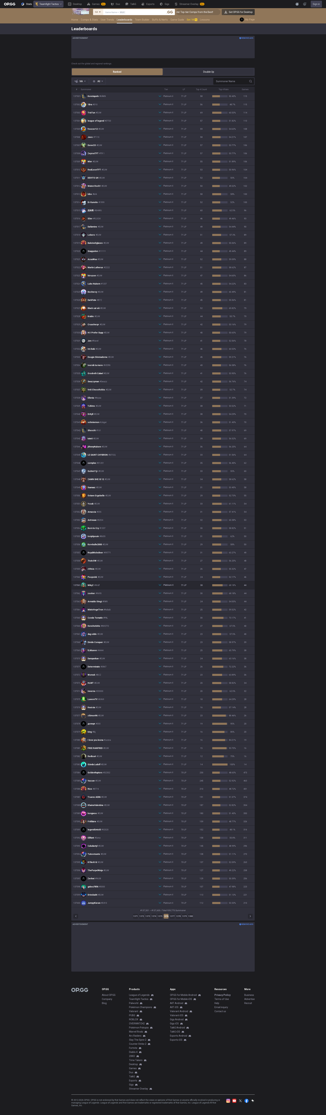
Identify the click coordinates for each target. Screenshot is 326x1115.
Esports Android (178, 1035)
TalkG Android (177, 1027)
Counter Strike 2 (137, 1044)
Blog (104, 1003)
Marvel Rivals (136, 1031)
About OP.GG (108, 995)
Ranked (117, 71)
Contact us (220, 1011)
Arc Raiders (135, 1035)
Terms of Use (221, 999)
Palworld (133, 1003)
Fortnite (133, 1048)
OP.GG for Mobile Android (183, 995)
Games (133, 1068)
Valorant (133, 1011)
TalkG (132, 1076)
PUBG (132, 1015)
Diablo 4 (133, 1052)
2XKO (132, 1056)
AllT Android (176, 1003)
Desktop (133, 1064)
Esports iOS (176, 1039)
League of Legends (139, 995)
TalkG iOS (175, 1031)
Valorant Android (179, 1011)
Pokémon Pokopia (139, 1027)
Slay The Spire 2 (137, 1039)
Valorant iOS (176, 1015)
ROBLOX (133, 1019)
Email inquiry (221, 1007)
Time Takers (135, 1060)
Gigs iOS (174, 1023)
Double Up (208, 71)
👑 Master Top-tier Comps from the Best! (176, 12)
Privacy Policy (222, 995)
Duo (131, 1072)
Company (107, 999)
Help (216, 1003)
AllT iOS (174, 1007)
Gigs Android (177, 1019)
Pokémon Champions (140, 1007)
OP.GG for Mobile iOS (181, 999)
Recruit (248, 1003)
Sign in (316, 4)
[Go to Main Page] (9, 4)
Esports (133, 1080)
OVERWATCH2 (137, 1023)
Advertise (249, 999)
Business (249, 995)
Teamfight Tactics (49, 4)
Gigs (131, 1084)
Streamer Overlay (138, 1088)
